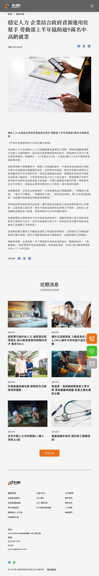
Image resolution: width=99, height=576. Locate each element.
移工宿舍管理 (13, 507)
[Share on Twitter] (83, 46)
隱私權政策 (51, 569)
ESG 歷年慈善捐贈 (43, 507)
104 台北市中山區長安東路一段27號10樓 (24, 533)
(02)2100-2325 (14, 541)
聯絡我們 (68, 512)
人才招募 (68, 507)
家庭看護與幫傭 (14, 502)
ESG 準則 (40, 498)
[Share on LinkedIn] (89, 46)
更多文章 (49, 453)
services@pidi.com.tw (17, 549)
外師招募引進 (13, 517)
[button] (91, 6)
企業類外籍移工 (14, 498)
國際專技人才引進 (15, 512)
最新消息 (68, 502)
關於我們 (68, 498)
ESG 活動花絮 (42, 502)
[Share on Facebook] (78, 46)
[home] (12, 6)
